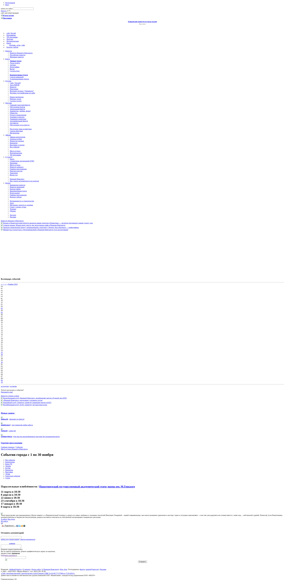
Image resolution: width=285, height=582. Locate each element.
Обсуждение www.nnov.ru (20, 125)
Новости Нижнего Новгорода (21, 53)
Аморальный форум (17, 109)
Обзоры (13, 211)
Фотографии (14, 67)
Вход (7, 5)
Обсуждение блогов (17, 107)
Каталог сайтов (12, 47)
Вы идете (11, 519)
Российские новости (17, 55)
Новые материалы (17, 97)
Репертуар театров (17, 141)
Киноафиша (11, 35)
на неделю (5, 386)
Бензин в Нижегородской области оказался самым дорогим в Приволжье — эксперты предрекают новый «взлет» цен (48, 223)
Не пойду (4, 521)
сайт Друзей (11, 33)
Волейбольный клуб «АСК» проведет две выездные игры (25, 405)
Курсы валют (15, 193)
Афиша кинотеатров (17, 137)
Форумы (10, 39)
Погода (3, 11)
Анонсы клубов (16, 139)
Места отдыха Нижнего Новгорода (14, 449)
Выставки (9, 472)
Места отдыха (15, 151)
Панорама (13, 163)
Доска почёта (15, 63)
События (19, 447)
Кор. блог (63, 569)
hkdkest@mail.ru (15, 569)
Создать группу (16, 101)
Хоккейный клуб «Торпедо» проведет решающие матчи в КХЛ (27, 402)
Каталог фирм (15, 189)
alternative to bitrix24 (16, 419)
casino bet (12, 431)
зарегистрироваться (27, 539)
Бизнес (8, 183)
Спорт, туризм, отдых (18, 207)
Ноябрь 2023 (13, 284)
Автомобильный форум (19, 121)
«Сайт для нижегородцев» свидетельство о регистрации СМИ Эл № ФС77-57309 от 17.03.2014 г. (38, 573)
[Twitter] (19, 525)
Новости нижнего (16, 167)
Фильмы (12, 45)
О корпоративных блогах (19, 79)
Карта (9, 43)
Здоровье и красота (17, 117)
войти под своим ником (10, 539)
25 (2, 352)
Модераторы (14, 133)
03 (2, 308)
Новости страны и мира (10, 396)
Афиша (8, 135)
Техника (13, 209)
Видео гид (14, 175)
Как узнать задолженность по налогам (24, 181)
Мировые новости (17, 57)
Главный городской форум (20, 105)
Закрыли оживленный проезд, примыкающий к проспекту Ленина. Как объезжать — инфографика (41, 227)
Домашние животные (18, 119)
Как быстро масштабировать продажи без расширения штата (36, 437)
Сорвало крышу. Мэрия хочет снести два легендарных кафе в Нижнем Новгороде (34, 225)
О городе (8, 157)
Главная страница (7, 447)
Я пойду (4, 519)
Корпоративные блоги (18, 191)
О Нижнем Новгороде (50, 569)
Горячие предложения (18, 169)
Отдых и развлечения (18, 115)
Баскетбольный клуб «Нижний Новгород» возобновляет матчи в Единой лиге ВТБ (35, 398)
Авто (12, 203)
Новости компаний (17, 187)
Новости (8, 51)
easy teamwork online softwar (22, 425)
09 (2, 380)
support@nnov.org (92, 569)
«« (2, 284)
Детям (7, 474)
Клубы (7, 468)
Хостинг (13, 215)
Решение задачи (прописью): (12, 549)
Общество (13, 113)
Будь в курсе (142, 24)
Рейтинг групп (15, 99)
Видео (12, 69)
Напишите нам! (7, 392)
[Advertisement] (14, 253)
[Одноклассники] (22, 525)
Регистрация (10, 3)
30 (2, 362)
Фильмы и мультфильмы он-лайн (22, 93)
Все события (14, 147)
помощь (12, 543)
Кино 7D (8, 464)
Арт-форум (14, 123)
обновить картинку (8, 555)
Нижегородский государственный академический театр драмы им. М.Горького (87, 486)
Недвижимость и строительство (22, 201)
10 (2, 382)
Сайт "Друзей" (15, 83)
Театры (8, 466)
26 (2, 354)
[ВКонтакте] (17, 525)
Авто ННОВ (14, 85)
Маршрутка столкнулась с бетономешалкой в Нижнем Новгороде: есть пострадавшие (35, 230)
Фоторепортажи (13, 41)
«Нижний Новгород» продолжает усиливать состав (22, 400)
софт (23, 45)
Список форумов (16, 131)
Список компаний (17, 77)
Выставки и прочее (17, 145)
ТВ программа (12, 37)
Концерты (13, 143)
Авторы (13, 65)
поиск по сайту (6, 9)
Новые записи (7, 413)
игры (18, 45)
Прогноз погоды (16, 171)
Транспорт (14, 173)
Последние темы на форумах (21, 129)
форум (82, 569)
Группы (8, 81)
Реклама (13, 217)
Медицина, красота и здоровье (21, 205)
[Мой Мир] (24, 525)
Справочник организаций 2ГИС (22, 161)
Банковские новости (17, 185)
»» (5, 284)
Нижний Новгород (17, 179)
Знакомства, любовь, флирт (20, 111)
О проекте (27, 569)
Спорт (7, 478)
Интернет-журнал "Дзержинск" (22, 91)
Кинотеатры (10, 462)
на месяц (13, 386)
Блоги (7, 59)
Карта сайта (36, 569)
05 (2, 312)
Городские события (12, 476)
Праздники (14, 89)
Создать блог (15, 71)
